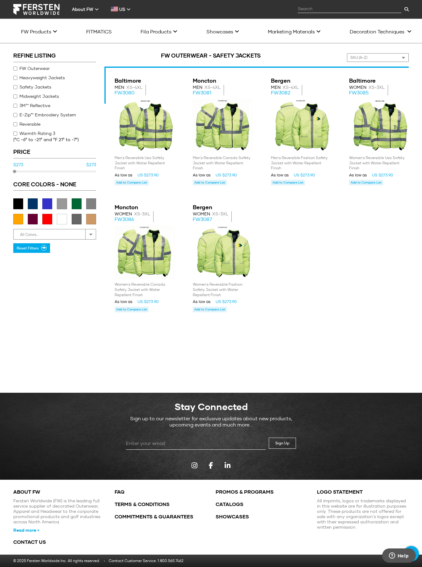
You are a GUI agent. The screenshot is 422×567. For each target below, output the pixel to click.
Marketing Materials (291, 32)
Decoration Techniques (378, 32)
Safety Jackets (35, 87)
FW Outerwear (34, 68)
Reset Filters (28, 248)
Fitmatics (99, 32)
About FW (82, 9)
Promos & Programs (245, 492)
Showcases (219, 32)
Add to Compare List (131, 182)
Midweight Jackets (39, 96)
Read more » (26, 530)
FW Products (36, 32)
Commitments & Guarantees (154, 517)
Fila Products (156, 32)
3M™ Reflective (34, 105)
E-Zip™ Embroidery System (47, 115)
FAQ (119, 492)
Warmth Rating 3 (37, 133)
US (121, 9)
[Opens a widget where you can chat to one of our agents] (399, 556)
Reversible (29, 124)
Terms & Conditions (142, 504)
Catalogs (229, 504)
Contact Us (29, 542)
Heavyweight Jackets (42, 77)
